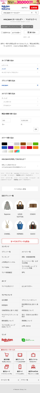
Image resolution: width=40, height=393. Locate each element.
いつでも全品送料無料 (20, 360)
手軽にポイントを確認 (33, 372)
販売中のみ (6, 32)
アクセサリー (7, 105)
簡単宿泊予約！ (33, 360)
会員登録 (34, 7)
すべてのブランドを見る (20, 241)
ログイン (25, 7)
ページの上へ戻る (20, 189)
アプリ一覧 (24, 380)
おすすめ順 (15, 32)
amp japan (5, 85)
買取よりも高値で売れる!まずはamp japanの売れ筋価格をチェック (14, 166)
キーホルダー (27, 26)
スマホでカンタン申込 (6, 372)
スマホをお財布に (20, 372)
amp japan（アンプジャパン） (10, 26)
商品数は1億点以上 (6, 360)
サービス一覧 (5, 380)
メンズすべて (7, 102)
